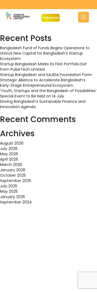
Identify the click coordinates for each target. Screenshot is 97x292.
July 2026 (9, 148)
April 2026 (9, 159)
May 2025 (9, 191)
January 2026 (12, 170)
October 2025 (13, 175)
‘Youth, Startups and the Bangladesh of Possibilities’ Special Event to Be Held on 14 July (48, 93)
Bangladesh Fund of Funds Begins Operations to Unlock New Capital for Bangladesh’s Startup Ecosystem (45, 53)
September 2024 (16, 202)
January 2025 (12, 196)
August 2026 (11, 143)
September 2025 (15, 180)
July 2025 (8, 186)
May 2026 (9, 154)
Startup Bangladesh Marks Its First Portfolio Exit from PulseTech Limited (43, 66)
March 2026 (11, 164)
